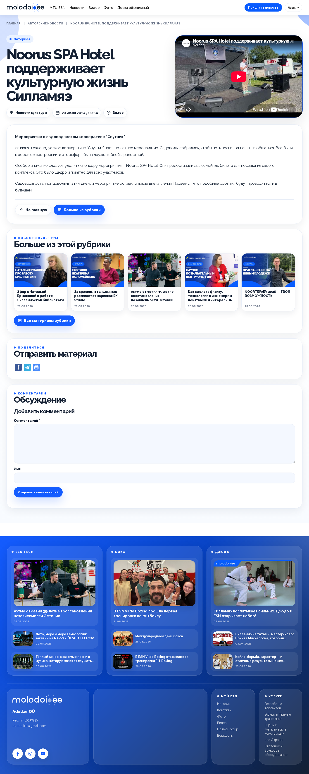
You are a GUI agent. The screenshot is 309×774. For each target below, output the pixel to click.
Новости (76, 8)
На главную (36, 210)
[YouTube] (43, 753)
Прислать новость (263, 7)
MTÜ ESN (57, 8)
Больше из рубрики (82, 210)
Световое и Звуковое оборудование (276, 750)
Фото (108, 8)
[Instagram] (30, 753)
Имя (17, 469)
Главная (13, 23)
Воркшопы (225, 735)
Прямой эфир (227, 729)
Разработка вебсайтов (273, 706)
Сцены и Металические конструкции (275, 729)
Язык (292, 7)
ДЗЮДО (222, 552)
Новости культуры (31, 113)
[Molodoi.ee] (37, 700)
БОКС (120, 552)
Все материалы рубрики (47, 320)
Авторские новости (45, 23)
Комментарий (27, 420)
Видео (94, 8)
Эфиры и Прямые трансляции (278, 717)
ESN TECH (24, 552)
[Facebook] (17, 753)
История (223, 704)
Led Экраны (274, 740)
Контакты (224, 710)
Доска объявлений (133, 8)
